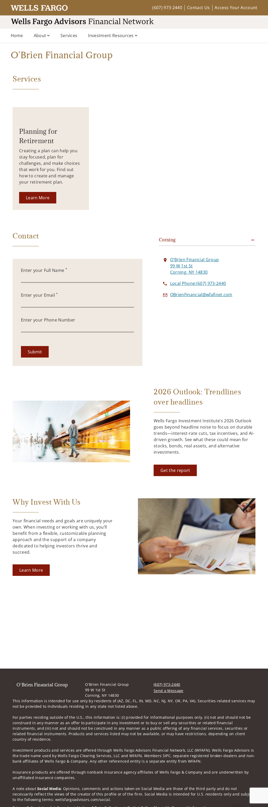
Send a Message (168, 690)
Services (68, 35)
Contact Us (198, 7)
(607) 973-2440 (167, 7)
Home (17, 35)
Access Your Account (236, 7)
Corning (167, 240)
